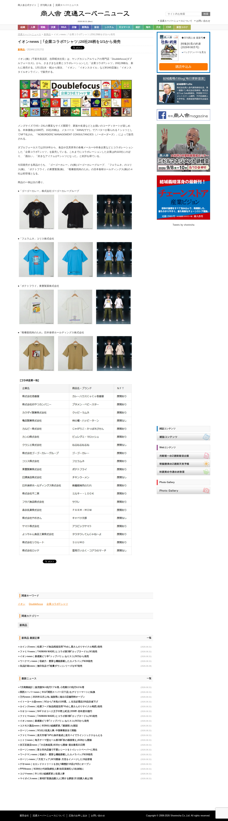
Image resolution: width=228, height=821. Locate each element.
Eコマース (124, 27)
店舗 (74, 27)
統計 (138, 27)
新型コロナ (182, 27)
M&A (63, 27)
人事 (33, 27)
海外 (148, 27)
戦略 (43, 27)
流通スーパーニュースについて (49, 815)
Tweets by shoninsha (183, 225)
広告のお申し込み (78, 815)
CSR (168, 27)
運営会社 (24, 815)
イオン (21, 604)
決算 (53, 27)
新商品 (85, 27)
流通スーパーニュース (29, 34)
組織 (22, 27)
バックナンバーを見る (194, 52)
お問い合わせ (98, 815)
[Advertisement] (85, 580)
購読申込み (183, 66)
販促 (96, 27)
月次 (158, 27)
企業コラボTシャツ (57, 604)
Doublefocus (36, 604)
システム (109, 27)
